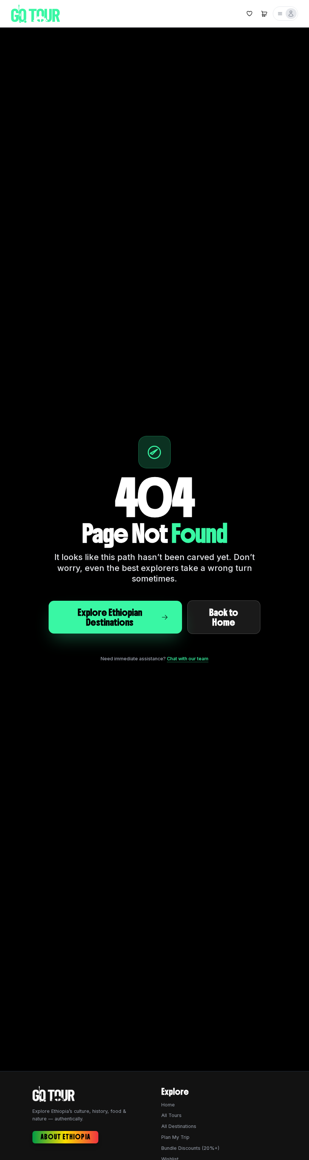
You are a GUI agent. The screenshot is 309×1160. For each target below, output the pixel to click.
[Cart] (264, 14)
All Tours (171, 1115)
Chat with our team (187, 658)
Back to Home (223, 617)
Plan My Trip (175, 1137)
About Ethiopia (65, 1137)
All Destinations (178, 1126)
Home (168, 1105)
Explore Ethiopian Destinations (110, 617)
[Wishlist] (249, 14)
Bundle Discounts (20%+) (190, 1148)
